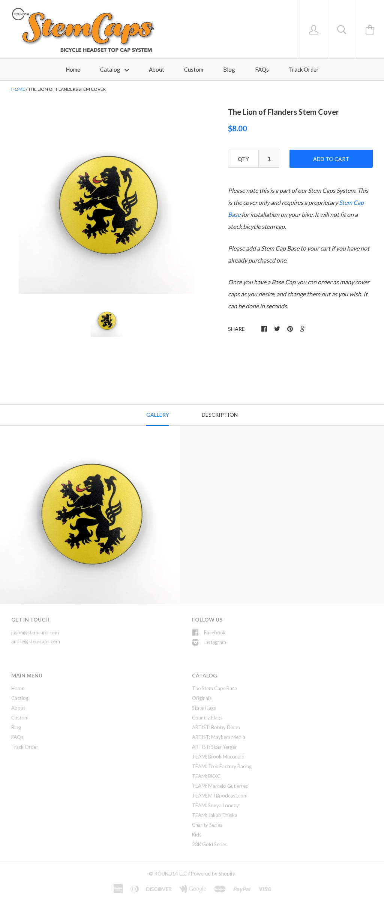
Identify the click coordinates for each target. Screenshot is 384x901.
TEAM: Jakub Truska (214, 815)
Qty (243, 159)
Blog (229, 69)
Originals (202, 698)
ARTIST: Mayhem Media (218, 737)
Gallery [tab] (157, 414)
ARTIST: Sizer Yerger (214, 747)
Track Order (304, 69)
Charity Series (207, 825)
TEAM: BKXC (206, 776)
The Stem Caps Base (214, 688)
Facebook (215, 632)
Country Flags (207, 718)
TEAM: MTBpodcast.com (220, 796)
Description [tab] (220, 414)
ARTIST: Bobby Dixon (216, 727)
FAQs (262, 69)
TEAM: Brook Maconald (218, 757)
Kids (196, 835)
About (156, 69)
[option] (106, 206)
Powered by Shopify (213, 874)
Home (73, 69)
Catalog (111, 69)
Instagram (215, 642)
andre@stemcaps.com (35, 641)
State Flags (204, 708)
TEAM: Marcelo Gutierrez (220, 786)
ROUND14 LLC (170, 874)
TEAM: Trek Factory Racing (222, 766)
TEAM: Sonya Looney (215, 805)
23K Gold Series (209, 844)
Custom (193, 69)
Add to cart (331, 159)
